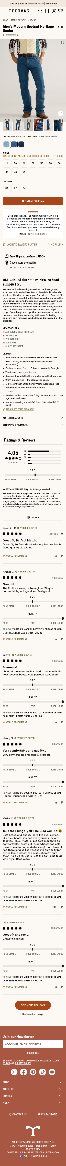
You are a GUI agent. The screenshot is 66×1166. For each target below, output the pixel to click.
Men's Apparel (19, 20)
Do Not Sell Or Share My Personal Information (33, 1152)
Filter (35, 517)
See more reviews (33, 1005)
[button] (42, 451)
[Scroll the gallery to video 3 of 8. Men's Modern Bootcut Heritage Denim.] (28, 125)
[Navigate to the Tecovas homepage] (19, 10)
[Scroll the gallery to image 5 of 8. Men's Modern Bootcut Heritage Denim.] (48, 125)
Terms (12, 1146)
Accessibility (33, 1149)
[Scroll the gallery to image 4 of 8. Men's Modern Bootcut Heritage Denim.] (38, 125)
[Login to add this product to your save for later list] (62, 42)
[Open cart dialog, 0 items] (60, 11)
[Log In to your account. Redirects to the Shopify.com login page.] (54, 11)
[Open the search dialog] (40, 11)
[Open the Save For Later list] (47, 11)
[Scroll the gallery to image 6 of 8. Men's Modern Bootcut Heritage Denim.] (58, 125)
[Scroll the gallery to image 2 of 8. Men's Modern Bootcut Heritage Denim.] (18, 125)
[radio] (6, 144)
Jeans (33, 20)
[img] (40, 489)
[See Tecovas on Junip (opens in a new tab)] (40, 1014)
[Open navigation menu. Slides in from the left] (5, 10)
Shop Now (51, 3)
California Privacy (47, 1146)
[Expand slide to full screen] (60, 113)
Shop (5, 20)
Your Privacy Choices (35, 1156)
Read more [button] (23, 859)
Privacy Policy (26, 1146)
